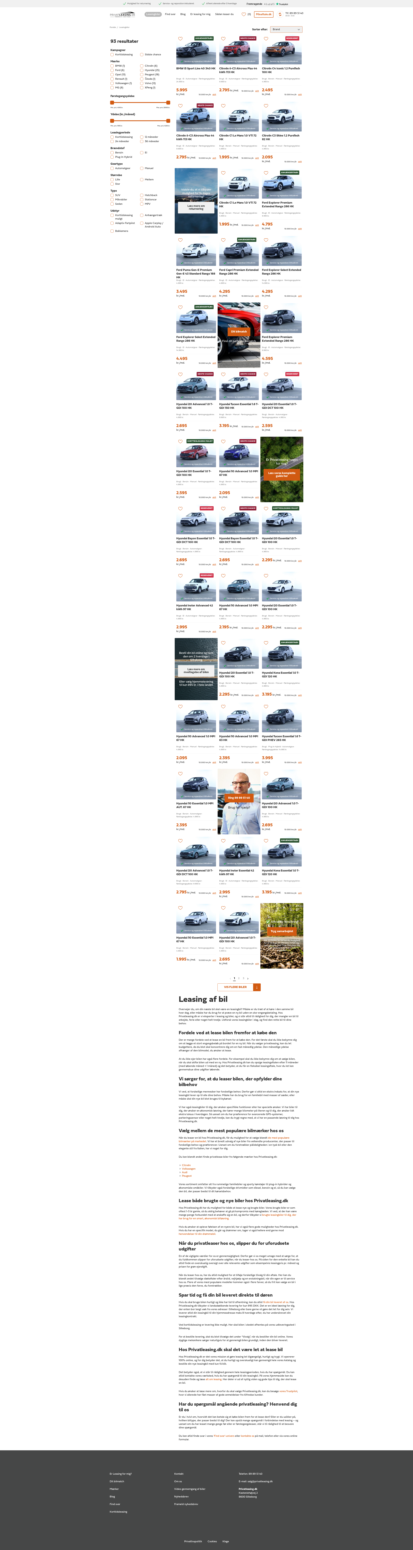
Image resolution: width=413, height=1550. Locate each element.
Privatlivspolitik (193, 1541)
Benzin (119, 152)
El (146, 152)
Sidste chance (153, 54)
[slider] (112, 103)
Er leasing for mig (200, 14)
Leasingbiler (153, 14)
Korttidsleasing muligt (124, 217)
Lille (117, 179)
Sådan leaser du (224, 14)
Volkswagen (123, 83)
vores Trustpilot (288, 1391)
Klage (225, 1541)
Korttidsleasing (124, 54)
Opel (120, 74)
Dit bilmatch (239, 331)
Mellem (149, 179)
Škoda (150, 79)
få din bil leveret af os (275, 1302)
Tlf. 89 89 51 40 (294, 13)
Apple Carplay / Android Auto (154, 225)
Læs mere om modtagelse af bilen (196, 671)
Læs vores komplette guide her (281, 475)
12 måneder (151, 137)
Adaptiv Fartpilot (125, 223)
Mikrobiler (121, 199)
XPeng (150, 87)
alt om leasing (214, 1379)
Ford (119, 70)
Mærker (114, 1489)
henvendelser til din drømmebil (197, 1234)
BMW (120, 66)
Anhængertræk (153, 215)
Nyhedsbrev (181, 1496)
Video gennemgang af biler (189, 1489)
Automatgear (122, 168)
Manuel (149, 168)
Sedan (118, 204)
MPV (148, 204)
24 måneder (122, 141)
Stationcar (151, 199)
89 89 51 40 (255, 1474)
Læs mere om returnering (196, 208)
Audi (184, 1172)
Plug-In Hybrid (123, 157)
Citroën (151, 66)
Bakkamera (121, 231)
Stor (117, 184)
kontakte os (247, 1436)
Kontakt (178, 1474)
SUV (117, 195)
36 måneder (152, 141)
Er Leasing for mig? (121, 1474)
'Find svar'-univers (224, 1436)
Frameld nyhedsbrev (186, 1504)
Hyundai (152, 70)
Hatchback (151, 195)
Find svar (170, 14)
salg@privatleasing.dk (260, 1481)
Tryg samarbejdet (282, 931)
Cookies (212, 1541)
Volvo (150, 83)
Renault (121, 79)
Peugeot (152, 74)
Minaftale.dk (264, 14)
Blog (183, 14)
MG (119, 87)
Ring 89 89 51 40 (239, 798)
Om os (178, 1481)
